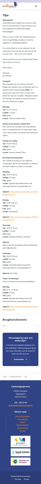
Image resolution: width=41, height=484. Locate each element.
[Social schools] (20, 452)
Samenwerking (22, 428)
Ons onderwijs (22, 419)
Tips (4, 326)
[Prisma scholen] (20, 441)
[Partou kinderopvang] (20, 461)
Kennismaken (19, 359)
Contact (22, 431)
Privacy (26, 479)
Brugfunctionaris (15, 319)
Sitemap (18, 479)
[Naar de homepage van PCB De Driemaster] (10, 4)
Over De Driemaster (23, 416)
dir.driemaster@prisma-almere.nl (20, 406)
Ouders (22, 422)
